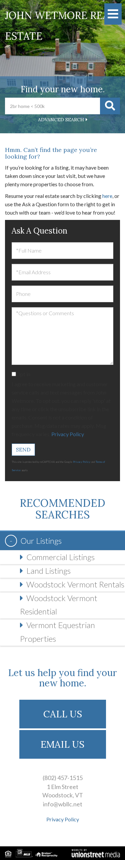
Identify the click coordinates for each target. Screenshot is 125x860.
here (107, 196)
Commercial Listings (60, 557)
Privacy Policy (67, 434)
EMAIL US (62, 744)
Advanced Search (61, 120)
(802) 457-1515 (63, 777)
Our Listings (41, 540)
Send (23, 449)
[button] (110, 106)
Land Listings (48, 570)
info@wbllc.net (62, 804)
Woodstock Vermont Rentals (75, 584)
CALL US (62, 714)
